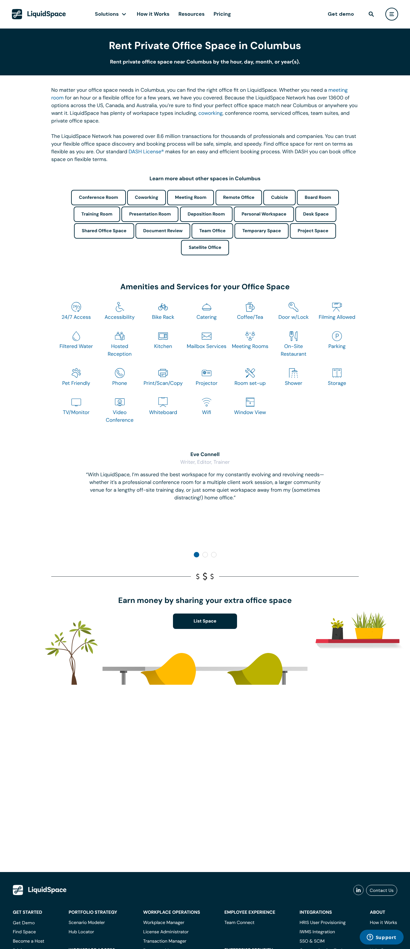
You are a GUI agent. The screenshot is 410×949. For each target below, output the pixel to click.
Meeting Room (190, 197)
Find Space (24, 932)
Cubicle (279, 197)
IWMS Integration (317, 932)
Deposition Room (206, 214)
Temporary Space (261, 231)
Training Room (96, 214)
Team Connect (240, 923)
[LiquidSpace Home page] (39, 14)
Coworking (146, 197)
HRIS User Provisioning (322, 923)
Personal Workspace (264, 214)
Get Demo (24, 923)
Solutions (107, 14)
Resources (191, 14)
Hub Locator (81, 932)
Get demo (341, 14)
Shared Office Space (104, 231)
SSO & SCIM (311, 941)
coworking (210, 113)
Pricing (222, 14)
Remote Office (239, 197)
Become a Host (28, 941)
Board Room (318, 197)
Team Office (212, 231)
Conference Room (98, 197)
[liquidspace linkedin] (358, 890)
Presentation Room (150, 214)
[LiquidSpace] (40, 890)
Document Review (163, 231)
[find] (371, 14)
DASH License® (146, 151)
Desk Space (316, 214)
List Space (205, 621)
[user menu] (391, 14)
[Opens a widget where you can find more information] (381, 938)
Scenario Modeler (87, 923)
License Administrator (166, 932)
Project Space (313, 231)
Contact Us (382, 890)
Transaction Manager (164, 941)
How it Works (153, 14)
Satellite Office (205, 247)
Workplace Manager (163, 923)
